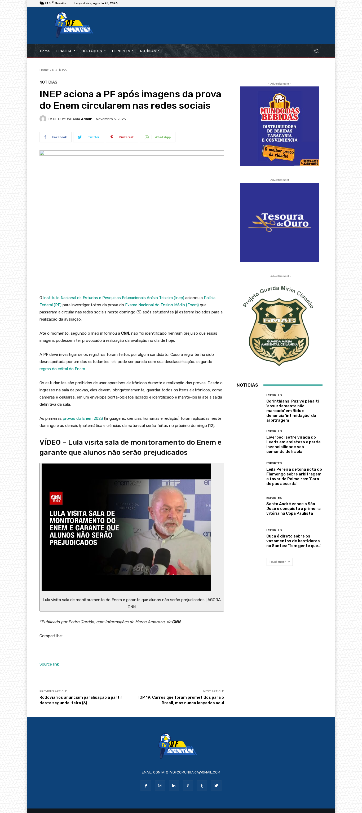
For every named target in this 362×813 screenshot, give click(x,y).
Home (44, 70)
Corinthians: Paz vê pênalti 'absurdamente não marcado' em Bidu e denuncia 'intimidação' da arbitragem (292, 411)
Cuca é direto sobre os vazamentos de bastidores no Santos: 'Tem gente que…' (293, 541)
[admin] (43, 118)
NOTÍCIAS (59, 70)
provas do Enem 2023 (83, 418)
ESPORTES (274, 395)
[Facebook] (145, 785)
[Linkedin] (174, 785)
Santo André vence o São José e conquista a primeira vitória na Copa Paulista (293, 508)
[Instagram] (160, 785)
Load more (278, 562)
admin (86, 119)
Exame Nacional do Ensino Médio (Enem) (162, 305)
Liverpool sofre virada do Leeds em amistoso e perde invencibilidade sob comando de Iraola (293, 444)
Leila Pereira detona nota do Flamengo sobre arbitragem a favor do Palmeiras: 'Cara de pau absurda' (294, 476)
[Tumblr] (202, 785)
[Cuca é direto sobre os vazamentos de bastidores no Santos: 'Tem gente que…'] (249, 538)
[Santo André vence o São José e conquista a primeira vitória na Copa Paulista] (249, 506)
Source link (49, 664)
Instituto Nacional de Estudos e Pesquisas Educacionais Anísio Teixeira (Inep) (113, 297)
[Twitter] (216, 785)
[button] (316, 51)
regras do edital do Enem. (62, 368)
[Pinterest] (188, 785)
